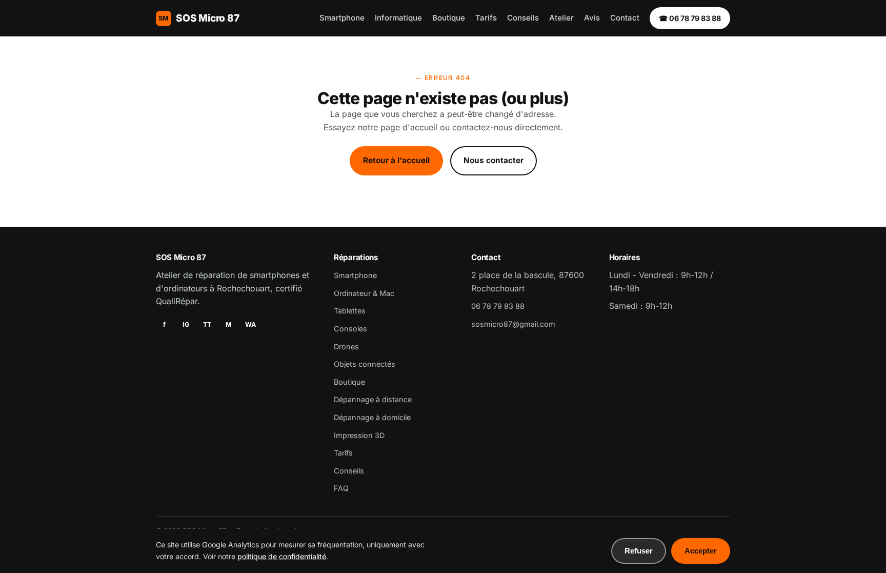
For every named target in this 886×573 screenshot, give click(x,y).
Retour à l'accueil (396, 160)
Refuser (639, 550)
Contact (624, 18)
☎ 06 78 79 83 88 (690, 18)
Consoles (350, 328)
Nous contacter (493, 160)
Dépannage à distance (373, 399)
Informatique (398, 18)
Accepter (700, 550)
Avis (592, 18)
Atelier (561, 18)
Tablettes (350, 310)
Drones (346, 346)
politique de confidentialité (281, 556)
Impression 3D (359, 435)
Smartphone (342, 18)
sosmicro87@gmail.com (513, 324)
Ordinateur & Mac (364, 293)
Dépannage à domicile (372, 417)
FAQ (341, 488)
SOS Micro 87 (198, 18)
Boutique (448, 18)
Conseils (523, 18)
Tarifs (486, 18)
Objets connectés (364, 364)
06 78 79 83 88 (498, 306)
